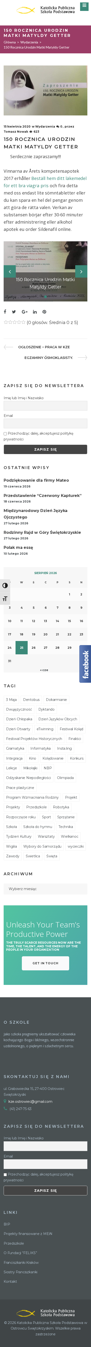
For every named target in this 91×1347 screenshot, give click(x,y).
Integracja (14, 758)
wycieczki (75, 846)
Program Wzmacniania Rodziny (32, 797)
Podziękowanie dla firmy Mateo (36, 480)
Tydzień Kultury (19, 836)
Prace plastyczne (20, 788)
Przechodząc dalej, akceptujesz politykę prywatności (38, 436)
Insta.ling (64, 748)
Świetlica (33, 856)
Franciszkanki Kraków (21, 1262)
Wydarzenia (29, 42)
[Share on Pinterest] (44, 312)
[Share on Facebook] (5, 312)
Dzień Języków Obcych (57, 719)
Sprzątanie (66, 817)
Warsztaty (46, 836)
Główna (10, 42)
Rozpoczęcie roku (21, 817)
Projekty (13, 807)
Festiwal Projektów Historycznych (34, 739)
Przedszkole (36, 807)
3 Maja (11, 700)
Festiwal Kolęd (71, 729)
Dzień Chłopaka (19, 719)
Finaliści (74, 739)
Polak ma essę (18, 547)
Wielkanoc (69, 836)
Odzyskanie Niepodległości (28, 778)
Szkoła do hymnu (37, 827)
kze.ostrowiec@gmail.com (30, 1101)
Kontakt (10, 1281)
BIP (7, 1224)
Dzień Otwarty (18, 729)
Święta (51, 856)
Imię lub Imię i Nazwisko (24, 398)
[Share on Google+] (24, 312)
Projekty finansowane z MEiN (28, 1234)
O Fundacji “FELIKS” (20, 1253)
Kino (32, 758)
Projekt (71, 797)
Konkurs (76, 758)
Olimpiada (65, 778)
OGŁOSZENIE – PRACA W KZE (44, 347)
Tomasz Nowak (16, 131)
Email (8, 416)
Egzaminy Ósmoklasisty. (49, 358)
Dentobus (31, 700)
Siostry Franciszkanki (20, 1272)
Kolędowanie (53, 758)
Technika (65, 827)
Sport (46, 817)
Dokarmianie (56, 700)
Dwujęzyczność (19, 709)
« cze (44, 670)
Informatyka (40, 748)
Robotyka (61, 807)
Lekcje (11, 768)
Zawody (12, 856)
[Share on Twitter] (14, 312)
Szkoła (11, 827)
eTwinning (45, 729)
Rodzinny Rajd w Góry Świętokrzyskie (42, 532)
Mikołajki (30, 768)
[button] (45, 963)
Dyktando (46, 709)
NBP (48, 768)
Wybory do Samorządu (42, 846)
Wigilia (11, 846)
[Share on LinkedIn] (35, 312)
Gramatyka (15, 748)
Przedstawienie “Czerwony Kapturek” (43, 495)
